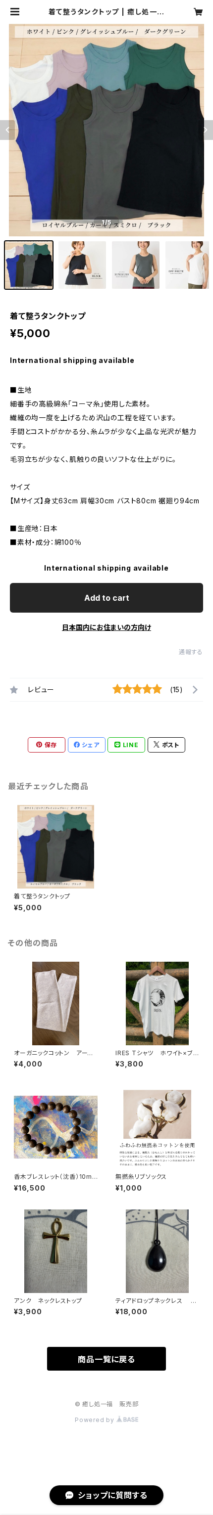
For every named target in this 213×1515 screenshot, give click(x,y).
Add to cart (106, 598)
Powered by (95, 1420)
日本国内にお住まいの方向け (106, 627)
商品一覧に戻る (106, 1359)
